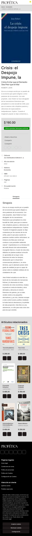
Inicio (3, 7)
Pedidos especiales (7, 489)
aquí (10, 519)
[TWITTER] (11, 452)
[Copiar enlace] (19, 147)
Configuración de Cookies (8, 476)
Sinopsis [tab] (16, 196)
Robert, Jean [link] (6, 88)
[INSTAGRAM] (15, 452)
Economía (9, 7)
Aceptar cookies (16, 524)
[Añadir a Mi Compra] (5, 358)
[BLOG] (20, 452)
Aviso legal (4, 463)
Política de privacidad (7, 470)
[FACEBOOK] (7, 452)
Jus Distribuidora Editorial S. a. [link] (14, 158)
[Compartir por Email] (16, 147)
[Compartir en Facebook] (5, 147)
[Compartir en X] (9, 147)
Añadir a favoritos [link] (11, 137)
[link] (9, 358)
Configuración (16, 531)
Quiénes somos (5, 485)
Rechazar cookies (16, 528)
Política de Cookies (7, 473)
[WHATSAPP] (2, 452)
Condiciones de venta (7, 466)
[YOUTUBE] (24, 452)
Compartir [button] (8, 140)
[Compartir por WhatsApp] (12, 147)
